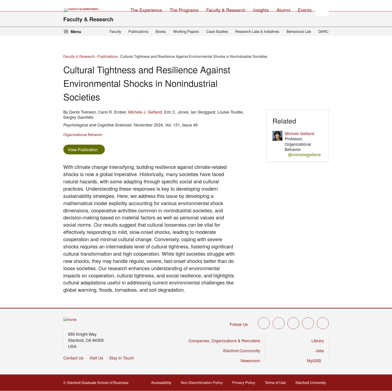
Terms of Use (277, 382)
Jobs (319, 350)
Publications (138, 31)
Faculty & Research (88, 19)
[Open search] (322, 9)
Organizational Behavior (82, 134)
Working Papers (186, 31)
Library (317, 340)
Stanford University (312, 382)
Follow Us (239, 324)
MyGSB (315, 360)
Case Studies (217, 31)
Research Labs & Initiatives (257, 31)
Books (161, 31)
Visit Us (96, 358)
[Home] (70, 319)
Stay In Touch (121, 358)
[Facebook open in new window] (278, 323)
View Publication (86, 149)
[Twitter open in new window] (264, 323)
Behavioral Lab (299, 31)
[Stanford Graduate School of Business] (81, 10)
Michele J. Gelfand (145, 112)
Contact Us (73, 358)
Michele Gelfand (299, 133)
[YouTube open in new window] (308, 323)
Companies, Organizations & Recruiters (224, 340)
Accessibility (162, 382)
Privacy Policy (245, 382)
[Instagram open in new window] (293, 323)
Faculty (115, 31)
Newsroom (250, 360)
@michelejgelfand (304, 154)
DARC (323, 31)
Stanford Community (241, 350)
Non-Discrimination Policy (203, 382)
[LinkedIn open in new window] (323, 323)
